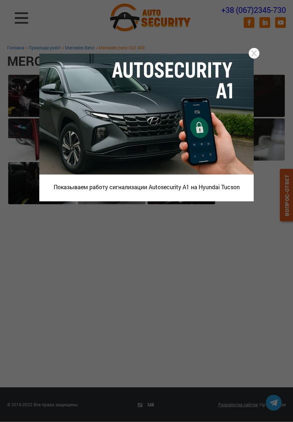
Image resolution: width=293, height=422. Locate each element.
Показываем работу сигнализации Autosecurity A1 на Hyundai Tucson (147, 187)
